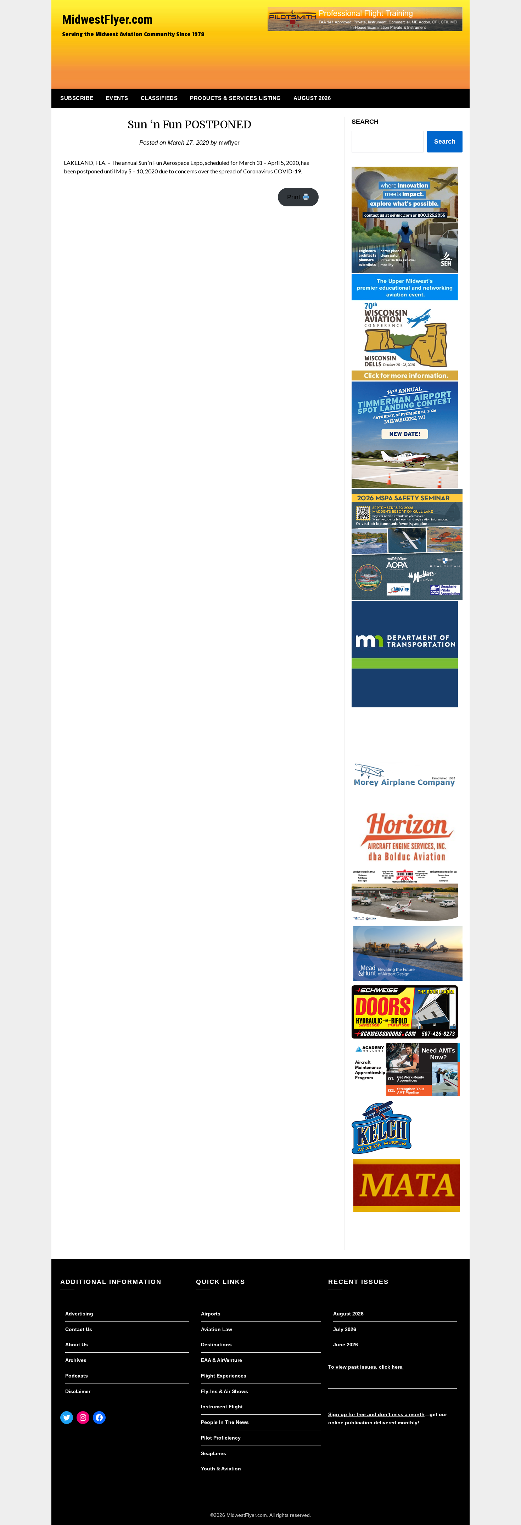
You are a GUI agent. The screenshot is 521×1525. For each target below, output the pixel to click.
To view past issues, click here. (366, 1367)
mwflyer (229, 142)
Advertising (79, 1314)
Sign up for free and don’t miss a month (376, 1414)
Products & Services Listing (235, 98)
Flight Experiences (223, 1376)
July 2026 (344, 1329)
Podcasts (76, 1376)
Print (294, 197)
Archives (75, 1360)
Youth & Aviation (221, 1468)
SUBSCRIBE (77, 98)
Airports (210, 1314)
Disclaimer (77, 1391)
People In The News (225, 1422)
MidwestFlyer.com (107, 19)
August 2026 (312, 98)
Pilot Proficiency (221, 1438)
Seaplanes (213, 1453)
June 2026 (345, 1344)
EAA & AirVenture (221, 1360)
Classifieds (159, 98)
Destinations (216, 1344)
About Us (76, 1344)
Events (117, 98)
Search (365, 121)
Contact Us (78, 1329)
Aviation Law (216, 1329)
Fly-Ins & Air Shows (224, 1391)
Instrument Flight (222, 1406)
